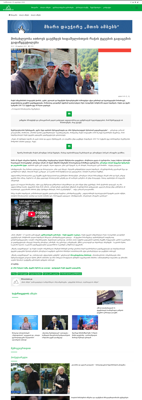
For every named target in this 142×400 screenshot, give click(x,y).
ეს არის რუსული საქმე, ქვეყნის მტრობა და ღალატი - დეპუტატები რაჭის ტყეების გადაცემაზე (46, 268)
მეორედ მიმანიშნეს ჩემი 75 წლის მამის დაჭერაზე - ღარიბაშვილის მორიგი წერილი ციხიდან (84, 335)
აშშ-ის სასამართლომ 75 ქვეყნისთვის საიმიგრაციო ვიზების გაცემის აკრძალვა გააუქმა (110, 310)
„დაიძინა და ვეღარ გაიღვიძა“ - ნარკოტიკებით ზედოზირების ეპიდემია (98, 365)
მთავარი (34, 7)
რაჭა (14, 274)
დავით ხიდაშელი (36, 274)
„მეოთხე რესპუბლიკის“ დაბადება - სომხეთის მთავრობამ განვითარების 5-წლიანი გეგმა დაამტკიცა (56, 335)
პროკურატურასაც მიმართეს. (81, 255)
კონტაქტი (107, 7)
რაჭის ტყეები (23, 274)
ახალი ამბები (45, 7)
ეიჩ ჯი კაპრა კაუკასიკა (51, 274)
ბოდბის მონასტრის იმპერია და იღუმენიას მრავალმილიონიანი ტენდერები (99, 397)
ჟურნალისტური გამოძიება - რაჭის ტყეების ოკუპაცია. (61, 235)
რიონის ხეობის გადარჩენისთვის (71, 274)
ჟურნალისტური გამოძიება (63, 7)
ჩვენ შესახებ (95, 7)
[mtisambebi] (70, 26)
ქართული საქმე (82, 7)
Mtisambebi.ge (26, 279)
